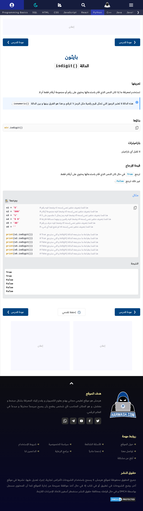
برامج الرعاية (62, 451)
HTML (45, 12)
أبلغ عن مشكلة (125, 458)
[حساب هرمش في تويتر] (98, 421)
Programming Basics (15, 12)
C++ (109, 12)
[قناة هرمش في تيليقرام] (73, 421)
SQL (34, 12)
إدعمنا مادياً (95, 451)
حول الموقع (127, 444)
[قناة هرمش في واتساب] (65, 421)
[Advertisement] (71, 26)
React (84, 12)
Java (119, 12)
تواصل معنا (127, 451)
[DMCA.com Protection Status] (123, 501)
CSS (56, 12)
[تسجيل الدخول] (12, 5)
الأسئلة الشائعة (93, 444)
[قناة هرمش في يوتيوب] (81, 421)
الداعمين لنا (30, 451)
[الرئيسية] (107, 5)
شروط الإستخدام (27, 444)
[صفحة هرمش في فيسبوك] (89, 421)
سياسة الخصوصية (59, 444)
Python (97, 12)
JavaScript (70, 12)
